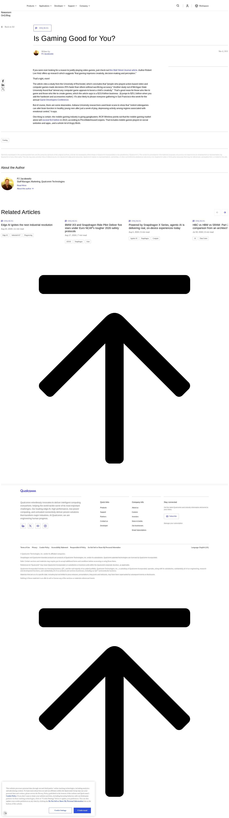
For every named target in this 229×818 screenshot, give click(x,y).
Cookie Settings (60, 810)
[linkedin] (3, 85)
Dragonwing (28, 235)
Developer (104, 526)
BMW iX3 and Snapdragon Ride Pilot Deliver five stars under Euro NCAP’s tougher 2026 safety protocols (93, 228)
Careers (135, 512)
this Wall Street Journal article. (123, 70)
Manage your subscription (173, 523)
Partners (103, 517)
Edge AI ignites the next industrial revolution (26, 224)
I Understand (82, 810)
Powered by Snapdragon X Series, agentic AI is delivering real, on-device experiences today (156, 226)
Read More (21, 185)
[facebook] (3, 81)
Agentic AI (133, 238)
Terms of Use (25, 547)
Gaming (5, 140)
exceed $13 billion (51, 120)
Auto (88, 241)
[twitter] (3, 89)
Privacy (34, 547)
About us (135, 508)
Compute (155, 238)
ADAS (68, 241)
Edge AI (5, 235)
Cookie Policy (44, 547)
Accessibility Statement (59, 547)
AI (195, 238)
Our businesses (137, 526)
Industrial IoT (16, 235)
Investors (135, 517)
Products (103, 508)
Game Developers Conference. (54, 100)
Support (103, 512)
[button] (104, 547)
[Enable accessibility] (5, 813)
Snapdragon (78, 241)
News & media (137, 521)
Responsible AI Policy (78, 547)
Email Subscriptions (139, 530)
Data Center (203, 238)
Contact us (104, 521)
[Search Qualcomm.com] (178, 5)
